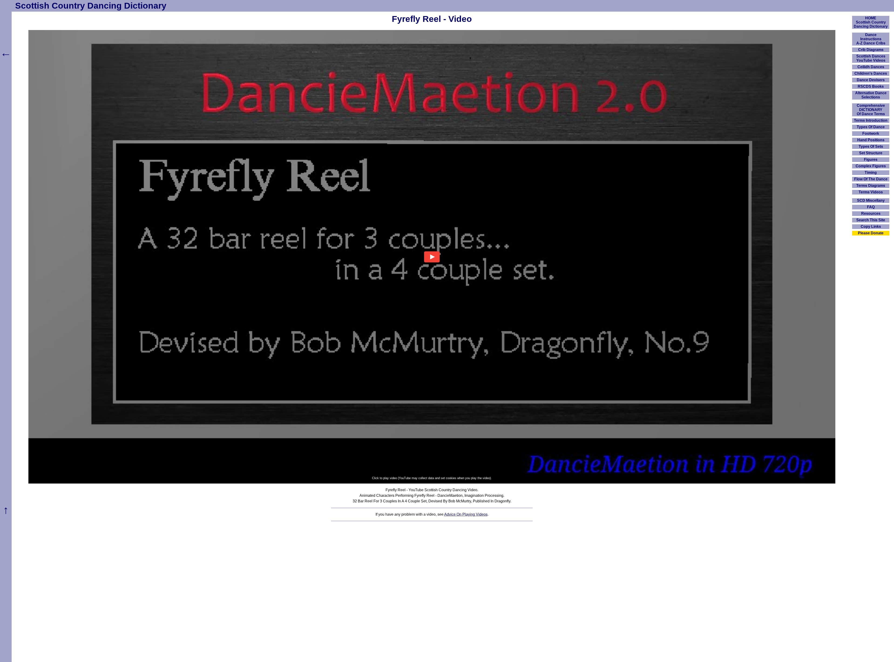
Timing (871, 173)
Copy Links (871, 227)
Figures (870, 159)
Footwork (870, 133)
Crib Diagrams (871, 50)
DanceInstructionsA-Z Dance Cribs (870, 39)
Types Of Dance (871, 127)
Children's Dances (870, 73)
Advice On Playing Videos (466, 514)
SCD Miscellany (871, 200)
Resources (870, 213)
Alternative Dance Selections (871, 95)
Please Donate (871, 233)
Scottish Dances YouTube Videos (870, 58)
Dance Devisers (871, 80)
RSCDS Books (871, 86)
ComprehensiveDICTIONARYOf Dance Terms (871, 110)
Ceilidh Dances (870, 67)
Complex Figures (871, 166)
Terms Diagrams (870, 186)
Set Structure (870, 153)
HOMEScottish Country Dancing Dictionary (871, 22)
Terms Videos (871, 192)
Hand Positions (870, 140)
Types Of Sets (871, 146)
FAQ (871, 207)
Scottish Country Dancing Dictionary (90, 5)
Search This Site (870, 220)
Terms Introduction (870, 120)
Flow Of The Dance (870, 179)
